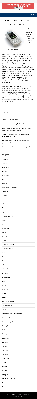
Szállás (4, 330)
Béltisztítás (5, 183)
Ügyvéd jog (5, 358)
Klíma (3, 253)
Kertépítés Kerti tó (7, 248)
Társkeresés (5, 350)
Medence (4, 285)
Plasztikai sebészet (7, 318)
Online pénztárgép (7, 305)
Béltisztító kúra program (9, 187)
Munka (4, 293)
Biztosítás (5, 192)
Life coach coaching (8, 269)
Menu (33, 15)
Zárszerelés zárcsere (8, 387)
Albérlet (4, 163)
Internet (4, 236)
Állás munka (5, 167)
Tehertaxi (5, 354)
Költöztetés (5, 257)
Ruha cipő (5, 326)
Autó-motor (5, 175)
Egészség (4, 196)
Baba (3, 179)
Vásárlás (4, 366)
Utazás (4, 362)
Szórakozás (5, 342)
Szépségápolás (6, 334)
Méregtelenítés (6, 289)
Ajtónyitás (5, 159)
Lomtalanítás (6, 277)
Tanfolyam (5, 346)
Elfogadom (19, 8)
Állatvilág (4, 171)
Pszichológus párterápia (9, 322)
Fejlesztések (5, 212)
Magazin (4, 281)
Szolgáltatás (5, 338)
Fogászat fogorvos (7, 216)
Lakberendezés (6, 265)
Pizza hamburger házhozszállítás (12, 313)
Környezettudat (6, 261)
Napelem (4, 297)
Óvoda (4, 309)
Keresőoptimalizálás (8, 244)
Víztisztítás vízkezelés (8, 379)
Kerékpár (4, 240)
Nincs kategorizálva (8, 301)
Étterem (4, 208)
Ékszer (4, 200)
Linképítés (5, 273)
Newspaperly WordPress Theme (21, 395)
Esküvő (4, 204)
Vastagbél (5, 370)
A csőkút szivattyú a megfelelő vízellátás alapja (16, 124)
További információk (23, 5)
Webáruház (5, 383)
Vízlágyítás (5, 375)
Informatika (5, 228)
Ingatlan (4, 232)
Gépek (4, 220)
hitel (3, 224)
